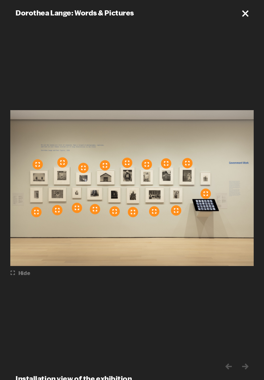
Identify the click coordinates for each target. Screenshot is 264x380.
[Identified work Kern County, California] (176, 210)
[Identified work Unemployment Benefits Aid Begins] (83, 168)
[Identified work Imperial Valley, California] (205, 194)
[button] (245, 13)
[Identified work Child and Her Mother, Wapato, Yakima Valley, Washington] (57, 210)
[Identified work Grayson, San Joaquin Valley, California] (105, 165)
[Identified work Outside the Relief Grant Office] (36, 212)
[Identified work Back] (133, 212)
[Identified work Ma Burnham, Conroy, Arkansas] (187, 163)
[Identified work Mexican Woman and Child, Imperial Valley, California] (77, 208)
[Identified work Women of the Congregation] (37, 164)
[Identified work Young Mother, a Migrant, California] (95, 209)
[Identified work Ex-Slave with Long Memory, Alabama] (127, 163)
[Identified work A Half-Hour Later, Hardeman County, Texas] (154, 211)
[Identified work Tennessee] (62, 162)
